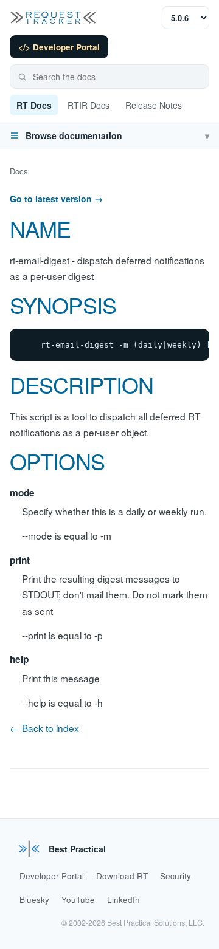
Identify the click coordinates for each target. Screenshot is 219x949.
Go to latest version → (56, 199)
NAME (40, 228)
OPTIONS (57, 460)
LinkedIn (123, 899)
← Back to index (44, 728)
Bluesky (34, 899)
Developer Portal (51, 876)
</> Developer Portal (59, 47)
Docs (19, 171)
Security (175, 876)
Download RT (122, 876)
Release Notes (153, 105)
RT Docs (34, 105)
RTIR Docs (88, 105)
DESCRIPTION (81, 384)
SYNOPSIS (63, 304)
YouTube (78, 899)
